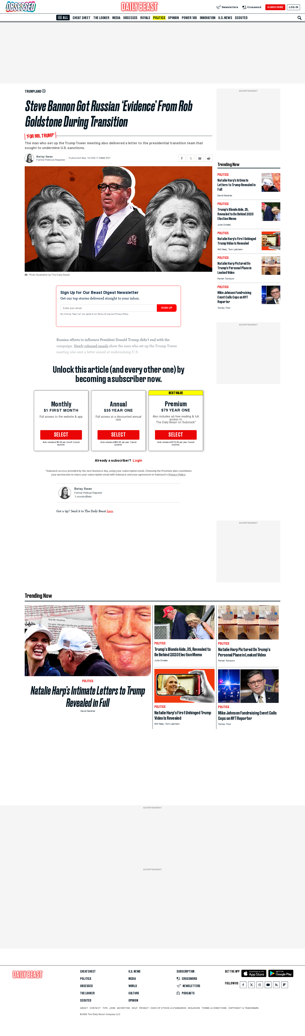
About (84, 1008)
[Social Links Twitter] (251, 985)
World (132, 986)
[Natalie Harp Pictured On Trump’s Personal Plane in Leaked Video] (271, 273)
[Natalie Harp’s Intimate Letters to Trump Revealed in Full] (271, 190)
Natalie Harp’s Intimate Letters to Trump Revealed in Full (88, 696)
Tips (105, 1008)
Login (137, 460)
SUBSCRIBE (275, 7)
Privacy (144, 1008)
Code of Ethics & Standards (168, 1008)
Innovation (207, 18)
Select (61, 435)
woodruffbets (84, 497)
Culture (133, 993)
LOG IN (293, 7)
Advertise (123, 1008)
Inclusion (194, 1008)
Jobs (112, 1008)
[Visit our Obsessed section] (34, 7)
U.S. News (225, 18)
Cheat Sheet (81, 18)
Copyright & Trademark (243, 1008)
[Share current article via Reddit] (208, 158)
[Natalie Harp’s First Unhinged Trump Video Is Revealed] (271, 249)
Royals (145, 18)
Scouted (241, 18)
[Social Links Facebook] (243, 985)
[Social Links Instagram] (259, 985)
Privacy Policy (122, 314)
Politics (159, 18)
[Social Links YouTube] (268, 985)
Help (135, 1008)
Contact (95, 1008)
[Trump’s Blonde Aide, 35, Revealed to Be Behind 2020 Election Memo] (271, 220)
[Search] (300, 18)
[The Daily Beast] (139, 7)
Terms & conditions (214, 1008)
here (110, 511)
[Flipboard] (284, 985)
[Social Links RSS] (276, 985)
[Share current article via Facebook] (181, 158)
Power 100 (189, 18)
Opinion (173, 18)
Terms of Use (104, 314)
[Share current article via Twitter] (190, 158)
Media (116, 18)
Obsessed (130, 18)
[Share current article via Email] (199, 158)
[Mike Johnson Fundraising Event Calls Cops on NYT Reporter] (271, 303)
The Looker (101, 18)
